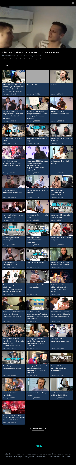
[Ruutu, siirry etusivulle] (38, 446)
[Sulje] (73, 3)
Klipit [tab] (8, 65)
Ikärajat (60, 454)
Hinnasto (68, 454)
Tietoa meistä (66, 457)
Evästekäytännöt (41, 457)
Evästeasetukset (54, 457)
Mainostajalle (18, 457)
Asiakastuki (8, 457)
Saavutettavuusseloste (48, 454)
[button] (38, 27)
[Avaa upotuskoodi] (72, 8)
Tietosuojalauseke (32, 454)
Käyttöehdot (9, 454)
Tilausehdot (20, 454)
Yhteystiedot (29, 457)
